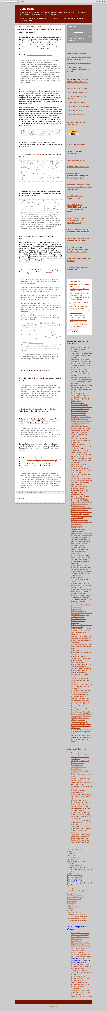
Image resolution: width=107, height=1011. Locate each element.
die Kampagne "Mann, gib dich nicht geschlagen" (42, 460)
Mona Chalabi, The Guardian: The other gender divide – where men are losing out (81, 686)
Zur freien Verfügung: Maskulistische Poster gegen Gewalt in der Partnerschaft (77, 249)
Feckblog (70, 909)
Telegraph (49, 272)
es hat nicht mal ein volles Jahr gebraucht (39, 55)
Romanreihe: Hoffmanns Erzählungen (79, 63)
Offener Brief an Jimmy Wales (80, 943)
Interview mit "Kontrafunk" (75, 110)
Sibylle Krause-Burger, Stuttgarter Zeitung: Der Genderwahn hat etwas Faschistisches (81, 423)
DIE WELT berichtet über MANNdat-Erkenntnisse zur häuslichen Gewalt (77, 220)
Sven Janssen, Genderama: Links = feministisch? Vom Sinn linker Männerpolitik (81, 355)
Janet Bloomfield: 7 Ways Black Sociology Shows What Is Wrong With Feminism (81, 726)
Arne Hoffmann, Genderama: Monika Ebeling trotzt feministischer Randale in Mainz (81, 545)
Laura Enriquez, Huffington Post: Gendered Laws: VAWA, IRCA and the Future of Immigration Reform (81, 714)
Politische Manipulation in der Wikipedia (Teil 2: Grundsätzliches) (80, 939)
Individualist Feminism (74, 913)
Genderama (27, 8)
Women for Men (72, 901)
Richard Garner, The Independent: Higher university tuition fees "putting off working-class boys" (81, 692)
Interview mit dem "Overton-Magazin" (78, 106)
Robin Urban (71, 863)
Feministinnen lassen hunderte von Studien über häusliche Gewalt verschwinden (80, 949)
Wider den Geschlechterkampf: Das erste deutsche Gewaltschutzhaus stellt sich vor (81, 781)
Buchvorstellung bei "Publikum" (76, 102)
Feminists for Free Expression (76, 915)
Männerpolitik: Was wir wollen (78, 167)
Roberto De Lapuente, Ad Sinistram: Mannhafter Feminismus (78, 621)
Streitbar (69, 873)
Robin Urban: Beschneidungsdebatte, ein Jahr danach (81, 652)
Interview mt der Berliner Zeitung (77, 92)
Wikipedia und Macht (77, 953)
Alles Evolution (71, 855)
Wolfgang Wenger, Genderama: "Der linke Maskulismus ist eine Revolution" (80, 365)
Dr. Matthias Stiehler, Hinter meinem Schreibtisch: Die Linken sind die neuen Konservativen (81, 428)
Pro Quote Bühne (36, 419)
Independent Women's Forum (76, 919)
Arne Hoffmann (78, 32)
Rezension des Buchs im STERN (77, 88)
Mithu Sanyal (34, 191)
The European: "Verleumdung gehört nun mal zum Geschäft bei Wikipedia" (81, 972)
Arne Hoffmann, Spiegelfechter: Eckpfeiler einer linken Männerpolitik (80, 349)
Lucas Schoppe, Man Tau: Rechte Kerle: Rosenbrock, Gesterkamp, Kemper (81, 646)
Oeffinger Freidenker (73, 907)
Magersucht (39, 378)
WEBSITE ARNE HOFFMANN (76, 53)
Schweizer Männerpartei (74, 877)
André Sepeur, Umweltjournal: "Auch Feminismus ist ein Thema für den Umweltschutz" (81, 599)
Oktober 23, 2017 (42, 492)
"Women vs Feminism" (36, 343)
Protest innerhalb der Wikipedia (80, 945)
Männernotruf (71, 887)
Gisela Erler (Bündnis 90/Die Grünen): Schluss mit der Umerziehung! (79, 551)
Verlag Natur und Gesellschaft (76, 861)
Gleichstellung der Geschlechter (76, 920)
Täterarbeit (70, 885)
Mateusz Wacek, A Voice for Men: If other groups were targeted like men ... (81, 732)
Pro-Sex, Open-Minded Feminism (77, 917)
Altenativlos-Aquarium (73, 859)
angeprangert (27, 125)
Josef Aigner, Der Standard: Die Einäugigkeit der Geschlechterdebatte (80, 401)
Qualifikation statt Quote (74, 875)
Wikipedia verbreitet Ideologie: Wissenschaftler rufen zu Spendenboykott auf (80, 986)
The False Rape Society (74, 895)
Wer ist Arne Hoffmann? (76, 144)
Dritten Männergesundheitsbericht (34, 409)
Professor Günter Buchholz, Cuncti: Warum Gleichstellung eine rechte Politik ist (81, 522)
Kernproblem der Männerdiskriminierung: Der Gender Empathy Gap (77, 176)
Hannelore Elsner (38, 154)
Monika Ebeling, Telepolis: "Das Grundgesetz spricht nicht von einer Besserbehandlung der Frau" (81, 539)
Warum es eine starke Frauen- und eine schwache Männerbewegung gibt (81, 796)
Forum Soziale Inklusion (74, 849)
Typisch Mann (71, 903)
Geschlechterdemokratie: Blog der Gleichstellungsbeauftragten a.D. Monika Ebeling (79, 869)
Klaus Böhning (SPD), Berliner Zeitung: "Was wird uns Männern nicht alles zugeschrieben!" (81, 557)
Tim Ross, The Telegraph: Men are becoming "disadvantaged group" (80, 680)
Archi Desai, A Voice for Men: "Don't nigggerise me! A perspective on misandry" (80, 720)
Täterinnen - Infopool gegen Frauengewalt (79, 883)
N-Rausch (70, 889)
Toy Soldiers (71, 911)
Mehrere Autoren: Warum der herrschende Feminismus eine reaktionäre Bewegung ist (80, 395)
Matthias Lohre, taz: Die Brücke (80, 478)
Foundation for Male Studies (75, 897)
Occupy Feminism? (77, 765)
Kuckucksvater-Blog (73, 857)
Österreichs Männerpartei (74, 879)
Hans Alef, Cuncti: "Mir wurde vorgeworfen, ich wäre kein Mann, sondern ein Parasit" (81, 585)
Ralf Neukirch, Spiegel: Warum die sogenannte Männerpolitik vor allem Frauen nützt (81, 482)
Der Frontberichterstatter (74, 865)
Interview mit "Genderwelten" (76, 114)
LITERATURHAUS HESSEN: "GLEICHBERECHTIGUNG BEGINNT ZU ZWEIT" (78, 69)
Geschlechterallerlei (73, 853)
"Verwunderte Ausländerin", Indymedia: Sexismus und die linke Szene (80, 434)
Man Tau (69, 851)
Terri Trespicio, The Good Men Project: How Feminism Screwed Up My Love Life (81, 822)
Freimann (70, 905)
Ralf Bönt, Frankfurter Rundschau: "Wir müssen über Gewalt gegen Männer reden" (81, 460)
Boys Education (72, 893)
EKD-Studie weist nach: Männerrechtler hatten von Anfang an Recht (81, 786)
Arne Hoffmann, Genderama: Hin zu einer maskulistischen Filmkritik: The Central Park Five (81, 666)
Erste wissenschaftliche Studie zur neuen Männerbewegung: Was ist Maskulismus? (79, 187)
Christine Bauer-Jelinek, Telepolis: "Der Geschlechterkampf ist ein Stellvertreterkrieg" (81, 573)
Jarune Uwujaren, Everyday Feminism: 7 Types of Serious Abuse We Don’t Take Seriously (80, 840)
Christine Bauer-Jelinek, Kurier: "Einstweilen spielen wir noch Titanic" (80, 579)
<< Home (21, 498)
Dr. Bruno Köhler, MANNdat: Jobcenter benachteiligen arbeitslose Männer (79, 492)
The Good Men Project (74, 899)
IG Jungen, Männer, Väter (76, 160)
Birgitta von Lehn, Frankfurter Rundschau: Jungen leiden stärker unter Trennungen (81, 470)
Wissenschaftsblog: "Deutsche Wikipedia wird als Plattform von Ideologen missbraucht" (81, 966)
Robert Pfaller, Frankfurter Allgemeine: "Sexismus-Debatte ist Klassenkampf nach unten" (80, 567)
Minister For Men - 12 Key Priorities (78, 891)
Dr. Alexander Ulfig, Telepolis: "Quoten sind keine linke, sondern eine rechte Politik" (81, 516)
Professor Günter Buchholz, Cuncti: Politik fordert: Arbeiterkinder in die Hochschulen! (81, 506)
